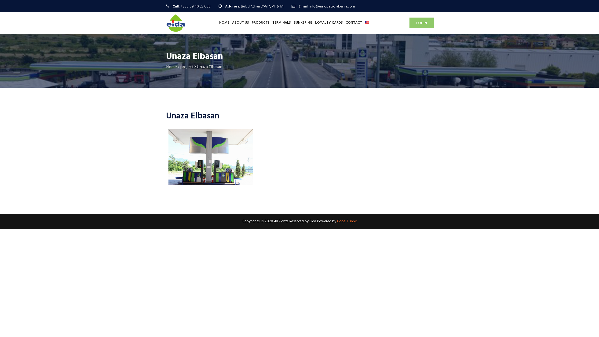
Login (421, 23)
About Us (240, 23)
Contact (354, 23)
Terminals (281, 23)
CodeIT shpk (347, 221)
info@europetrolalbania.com (332, 7)
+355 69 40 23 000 (196, 7)
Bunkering (303, 23)
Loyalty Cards (329, 23)
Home (224, 23)
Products (261, 23)
